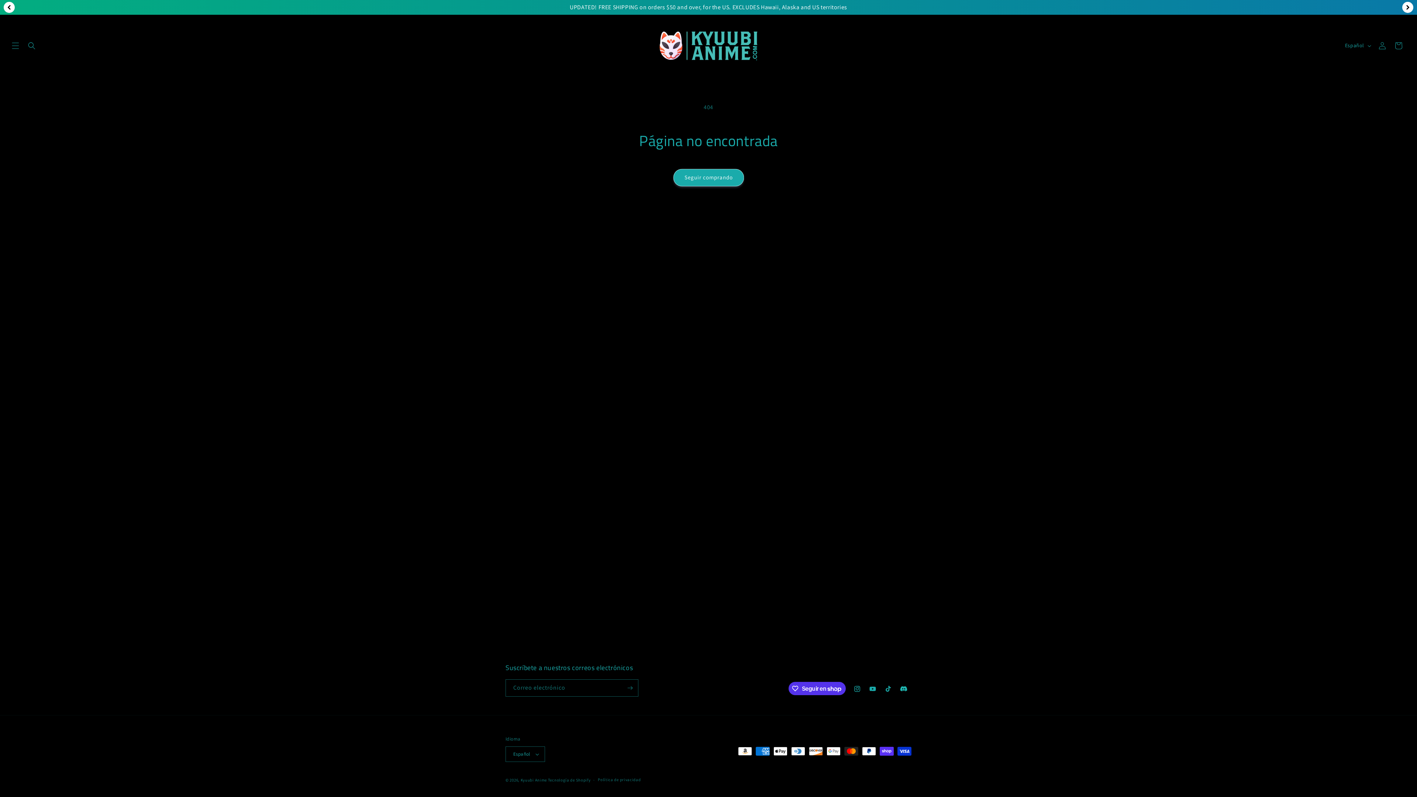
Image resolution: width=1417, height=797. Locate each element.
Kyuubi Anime (534, 780)
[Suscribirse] (630, 688)
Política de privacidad (619, 779)
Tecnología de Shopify (569, 780)
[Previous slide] (9, 7)
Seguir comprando (709, 177)
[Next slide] (1407, 7)
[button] (15, 46)
